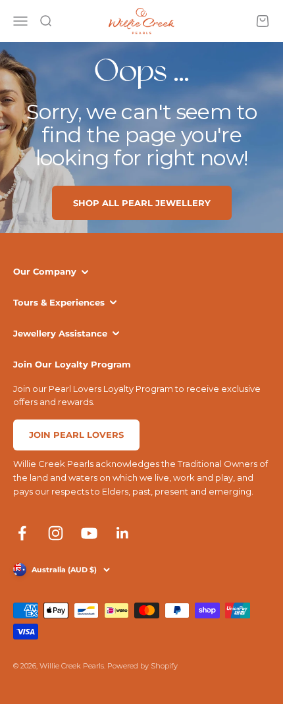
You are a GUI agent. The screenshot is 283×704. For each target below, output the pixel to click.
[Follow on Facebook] (22, 533)
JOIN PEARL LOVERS (76, 434)
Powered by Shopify (142, 665)
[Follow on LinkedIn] (123, 533)
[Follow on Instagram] (55, 533)
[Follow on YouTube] (89, 533)
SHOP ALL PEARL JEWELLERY (142, 203)
